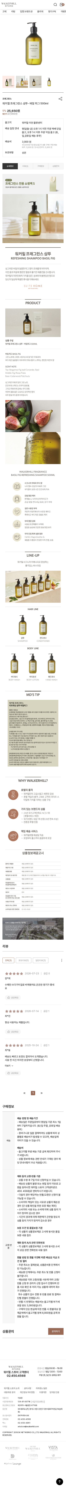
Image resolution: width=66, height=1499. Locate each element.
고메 (4, 11)
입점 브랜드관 (26, 11)
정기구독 (52, 11)
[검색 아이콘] (55, 5)
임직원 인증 (54, 1392)
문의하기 (56, 1331)
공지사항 (27, 1388)
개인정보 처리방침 (27, 1392)
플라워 (40, 11)
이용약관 (43, 1392)
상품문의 (55, 166)
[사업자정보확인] (38, 1401)
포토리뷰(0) (23, 960)
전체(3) (8, 960)
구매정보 (40, 166)
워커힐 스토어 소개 (11, 1388)
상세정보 (10, 166)
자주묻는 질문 (41, 1388)
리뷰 (25, 166)
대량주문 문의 (9, 1392)
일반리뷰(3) (40, 960)
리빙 (13, 11)
